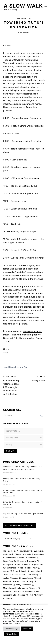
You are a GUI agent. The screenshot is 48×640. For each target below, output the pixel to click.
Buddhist (39, 551)
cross (23, 557)
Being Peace (38, 378)
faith (20, 564)
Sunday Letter (24, 18)
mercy (20, 585)
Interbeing (37, 571)
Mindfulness (9, 588)
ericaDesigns (38, 631)
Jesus (7, 574)
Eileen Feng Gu (11, 561)
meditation (9, 585)
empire (24, 561)
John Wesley (34, 574)
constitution (12, 557)
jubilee (7, 578)
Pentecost (9, 591)
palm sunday (24, 588)
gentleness (12, 568)
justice (16, 578)
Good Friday (33, 568)
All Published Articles (19, 525)
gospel (7, 571)
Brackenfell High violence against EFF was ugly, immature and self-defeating (11, 385)
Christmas (8, 554)
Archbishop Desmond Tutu (15, 367)
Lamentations (29, 578)
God (22, 568)
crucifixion (33, 557)
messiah (29, 585)
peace (35, 588)
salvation (30, 591)
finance (28, 564)
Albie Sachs (9, 551)
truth (9, 598)
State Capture (20, 595)
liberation (18, 581)
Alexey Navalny (25, 551)
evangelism (9, 564)
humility (25, 571)
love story (30, 581)
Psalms (20, 591)
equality (34, 561)
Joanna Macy (19, 574)
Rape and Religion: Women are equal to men (23, 514)
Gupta (17, 571)
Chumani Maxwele (24, 554)
